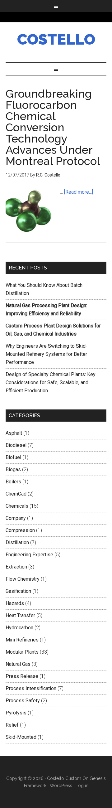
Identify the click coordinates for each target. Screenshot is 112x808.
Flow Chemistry (23, 579)
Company (16, 518)
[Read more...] (78, 192)
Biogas (13, 469)
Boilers (13, 482)
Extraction (16, 567)
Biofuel (13, 457)
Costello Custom (64, 778)
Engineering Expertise (29, 555)
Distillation (17, 542)
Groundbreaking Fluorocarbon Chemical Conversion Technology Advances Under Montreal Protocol (53, 127)
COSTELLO (56, 39)
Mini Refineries (22, 640)
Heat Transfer (20, 615)
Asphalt (14, 433)
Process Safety (23, 701)
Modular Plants (22, 652)
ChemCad (16, 494)
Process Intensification (31, 688)
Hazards (15, 603)
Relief (12, 725)
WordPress (61, 785)
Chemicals (17, 506)
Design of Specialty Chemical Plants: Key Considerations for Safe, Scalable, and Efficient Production (51, 382)
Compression (20, 530)
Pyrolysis (16, 713)
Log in (82, 785)
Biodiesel (16, 445)
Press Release (22, 676)
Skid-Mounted (21, 737)
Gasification (18, 591)
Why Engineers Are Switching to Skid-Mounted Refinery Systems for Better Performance (46, 354)
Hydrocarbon (19, 628)
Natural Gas (18, 664)
